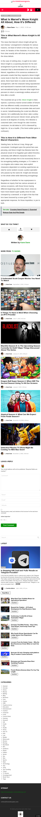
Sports (5, 760)
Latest (20, 6)
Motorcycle (6, 739)
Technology (6, 764)
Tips (4, 765)
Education (6, 707)
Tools (4, 767)
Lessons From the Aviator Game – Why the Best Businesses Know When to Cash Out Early (25, 643)
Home (4, 729)
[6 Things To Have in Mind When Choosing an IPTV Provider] (20, 298)
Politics (5, 752)
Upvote (9, 229)
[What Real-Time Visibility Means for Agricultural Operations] (5, 600)
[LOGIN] (31, 10)
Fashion (5, 710)
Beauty (5, 692)
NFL (4, 746)
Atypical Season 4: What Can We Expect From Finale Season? (18, 415)
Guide (4, 724)
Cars (4, 699)
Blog (3, 567)
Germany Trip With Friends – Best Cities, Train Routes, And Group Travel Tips (24, 625)
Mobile (5, 737)
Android (5, 686)
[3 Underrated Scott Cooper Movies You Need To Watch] (20, 265)
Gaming (5, 718)
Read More (5, 593)
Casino (5, 701)
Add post (37, 9)
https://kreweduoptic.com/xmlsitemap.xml (13, 792)
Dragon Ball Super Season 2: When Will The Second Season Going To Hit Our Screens (20, 382)
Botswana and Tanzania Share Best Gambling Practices (22, 662)
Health (5, 728)
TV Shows (16, 251)
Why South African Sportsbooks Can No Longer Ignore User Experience (24, 634)
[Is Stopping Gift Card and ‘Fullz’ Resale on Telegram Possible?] (20, 557)
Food (4, 714)
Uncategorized (7, 775)
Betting (5, 693)
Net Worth (6, 745)
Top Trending (7, 769)
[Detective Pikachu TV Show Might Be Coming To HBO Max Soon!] (20, 434)
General (5, 720)
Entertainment (7, 709)
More (18, 584)
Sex (4, 756)
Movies (5, 741)
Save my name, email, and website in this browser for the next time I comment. (19, 512)
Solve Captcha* (5, 516)
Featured (5, 712)
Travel (4, 771)
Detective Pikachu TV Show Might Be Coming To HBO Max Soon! (17, 449)
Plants (4, 750)
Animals (5, 688)
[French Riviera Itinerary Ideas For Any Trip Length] (5, 671)
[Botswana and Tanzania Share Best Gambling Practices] (5, 663)
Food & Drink (7, 716)
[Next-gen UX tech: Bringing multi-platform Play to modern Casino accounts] (5, 654)
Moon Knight (27, 100)
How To (5, 731)
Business (5, 697)
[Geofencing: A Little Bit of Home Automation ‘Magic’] (5, 618)
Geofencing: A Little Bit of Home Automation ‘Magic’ (21, 617)
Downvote (31, 229)
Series (5, 754)
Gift (4, 722)
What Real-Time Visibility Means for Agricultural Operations (23, 599)
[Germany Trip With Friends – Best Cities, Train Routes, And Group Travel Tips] (5, 627)
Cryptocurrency (7, 705)
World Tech (6, 777)
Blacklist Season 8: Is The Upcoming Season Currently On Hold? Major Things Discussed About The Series (20, 348)
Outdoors (5, 748)
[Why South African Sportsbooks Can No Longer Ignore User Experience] (5, 635)
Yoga (4, 779)
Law (4, 735)
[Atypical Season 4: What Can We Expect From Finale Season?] (20, 401)
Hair (4, 726)
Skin (4, 758)
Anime (5, 690)
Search (38, 538)
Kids (4, 733)
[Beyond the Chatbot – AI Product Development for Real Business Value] (5, 609)
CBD (4, 703)
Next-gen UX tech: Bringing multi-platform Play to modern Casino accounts (25, 653)
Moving (5, 743)
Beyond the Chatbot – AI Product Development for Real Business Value (23, 608)
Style (4, 762)
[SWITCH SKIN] (28, 10)
